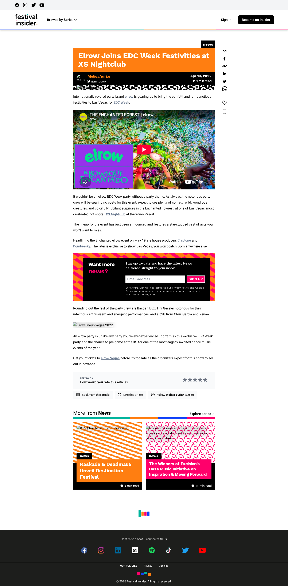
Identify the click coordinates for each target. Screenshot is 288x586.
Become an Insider (256, 20)
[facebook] (224, 58)
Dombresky (81, 246)
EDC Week (121, 102)
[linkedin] (224, 74)
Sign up (195, 279)
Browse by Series (60, 20)
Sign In (226, 20)
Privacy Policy (180, 287)
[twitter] (224, 81)
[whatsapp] (224, 89)
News (208, 44)
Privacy (148, 565)
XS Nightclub (115, 214)
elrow (129, 97)
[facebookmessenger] (224, 66)
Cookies (163, 565)
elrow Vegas (110, 358)
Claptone (184, 240)
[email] (224, 51)
